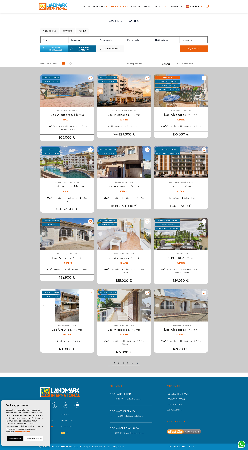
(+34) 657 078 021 (117, 416)
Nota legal (85, 447)
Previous (42, 90)
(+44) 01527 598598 (117, 433)
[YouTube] (77, 405)
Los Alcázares (174, 410)
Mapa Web (118, 447)
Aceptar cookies (15, 438)
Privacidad (97, 447)
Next (91, 90)
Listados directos (176, 399)
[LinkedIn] (65, 405)
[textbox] (55, 40)
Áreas (146, 7)
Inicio (86, 7)
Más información (22, 431)
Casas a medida (174, 405)
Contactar (176, 7)
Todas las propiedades (178, 394)
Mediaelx (190, 447)
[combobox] (54, 39)
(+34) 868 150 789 (116, 399)
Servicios (158, 7)
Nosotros (99, 7)
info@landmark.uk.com (133, 399)
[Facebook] (54, 405)
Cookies (107, 447)
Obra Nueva (49, 31)
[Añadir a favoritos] (90, 78)
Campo (82, 31)
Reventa (67, 31)
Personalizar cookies (34, 438)
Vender (135, 7)
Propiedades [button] (118, 7)
